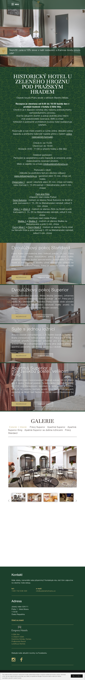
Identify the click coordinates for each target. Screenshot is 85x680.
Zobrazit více (43, 278)
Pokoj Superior (37, 427)
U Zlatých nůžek (18, 637)
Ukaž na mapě (18, 620)
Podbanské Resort (19, 641)
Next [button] (72, 466)
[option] (42, 263)
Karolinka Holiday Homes (21, 639)
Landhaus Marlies (18, 644)
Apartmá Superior (56, 427)
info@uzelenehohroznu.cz (55, 163)
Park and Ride (43, 194)
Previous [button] (12, 466)
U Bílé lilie (15, 634)
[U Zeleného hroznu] (38, 5)
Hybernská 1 (18, 182)
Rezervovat (21, 277)
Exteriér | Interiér (18, 427)
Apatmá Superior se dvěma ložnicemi (43, 430)
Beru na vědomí (77, 676)
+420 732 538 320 (19, 591)
